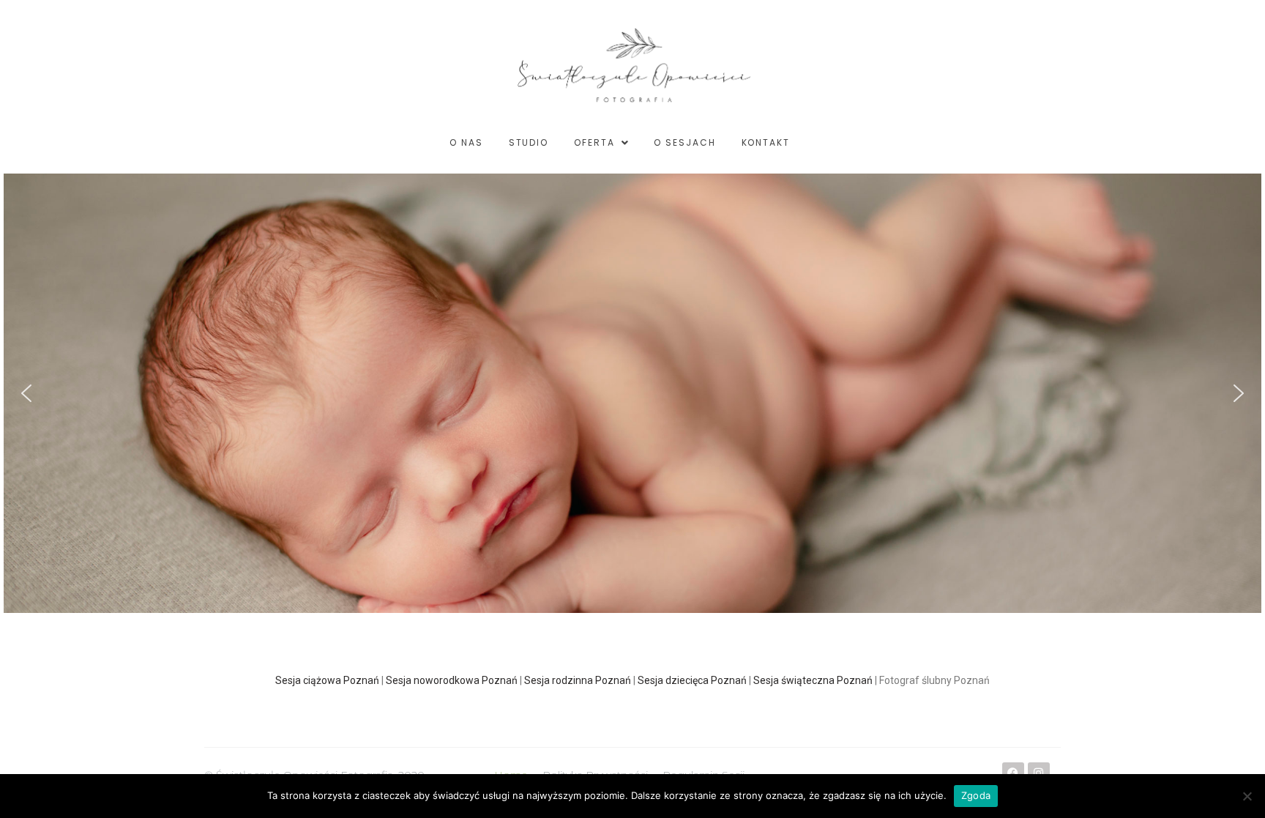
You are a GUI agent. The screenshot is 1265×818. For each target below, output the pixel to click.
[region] (632, 393)
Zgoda (975, 795)
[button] (26, 393)
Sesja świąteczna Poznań (813, 680)
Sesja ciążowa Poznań (327, 680)
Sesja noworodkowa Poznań (452, 680)
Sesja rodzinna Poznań (577, 680)
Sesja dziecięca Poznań (692, 680)
